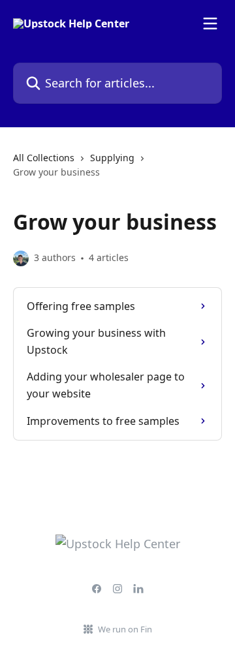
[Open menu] (210, 23)
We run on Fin (125, 629)
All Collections (43, 157)
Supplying (112, 157)
